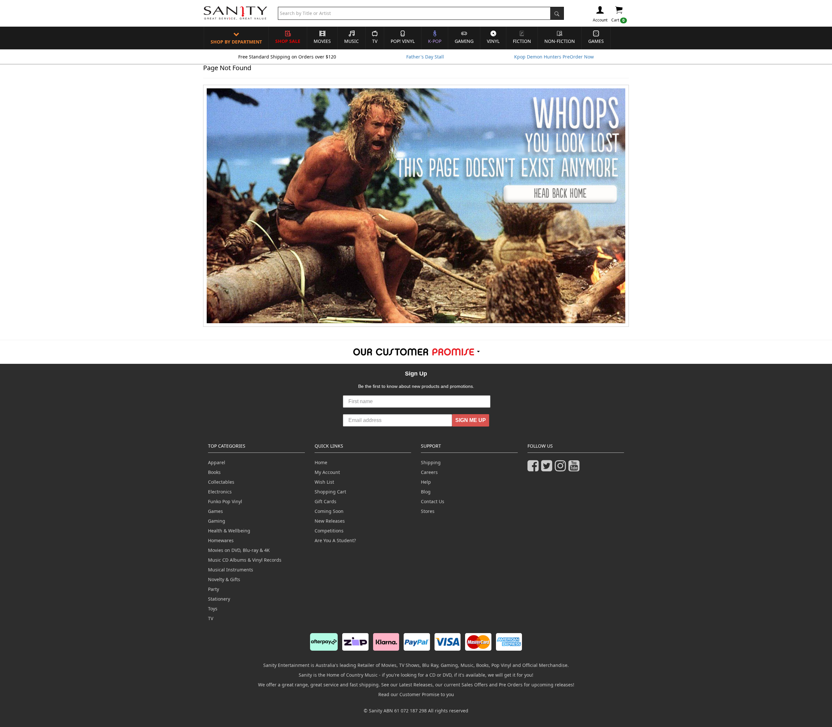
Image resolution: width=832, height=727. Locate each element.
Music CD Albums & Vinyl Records (244, 560)
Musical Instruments (230, 570)
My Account (327, 472)
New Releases (330, 521)
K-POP (434, 41)
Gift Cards (325, 501)
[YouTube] (575, 469)
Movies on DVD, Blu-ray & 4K (239, 550)
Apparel (216, 462)
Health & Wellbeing (229, 531)
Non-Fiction (559, 41)
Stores (428, 511)
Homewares (221, 540)
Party (213, 589)
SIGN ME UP (470, 420)
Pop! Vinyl (403, 41)
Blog (426, 492)
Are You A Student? (335, 540)
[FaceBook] (534, 469)
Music (351, 41)
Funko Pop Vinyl (225, 501)
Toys (212, 609)
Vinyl (493, 41)
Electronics (220, 492)
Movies (322, 41)
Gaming (464, 41)
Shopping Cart (330, 492)
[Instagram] (561, 469)
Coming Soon (329, 511)
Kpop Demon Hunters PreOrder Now (554, 57)
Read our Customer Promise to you (416, 694)
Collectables (221, 482)
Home (321, 462)
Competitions (329, 531)
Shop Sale (287, 41)
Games (596, 41)
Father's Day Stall (425, 57)
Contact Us (432, 501)
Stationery (219, 599)
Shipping (431, 462)
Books (214, 472)
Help (426, 482)
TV (374, 41)
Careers (429, 472)
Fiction (522, 41)
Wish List (324, 482)
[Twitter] (548, 469)
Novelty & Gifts (224, 579)
